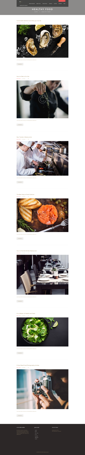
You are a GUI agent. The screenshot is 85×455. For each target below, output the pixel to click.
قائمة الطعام (36, 437)
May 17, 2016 (18, 315)
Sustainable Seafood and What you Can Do (29, 20)
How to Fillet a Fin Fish (23, 76)
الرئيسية (36, 438)
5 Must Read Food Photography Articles (28, 365)
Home (36, 11)
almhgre (24, 78)
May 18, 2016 (18, 78)
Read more (20, 64)
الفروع (36, 431)
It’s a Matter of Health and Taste (26, 313)
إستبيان (36, 430)
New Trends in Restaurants (24, 137)
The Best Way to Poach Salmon (25, 194)
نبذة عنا (36, 434)
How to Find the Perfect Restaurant (27, 251)
